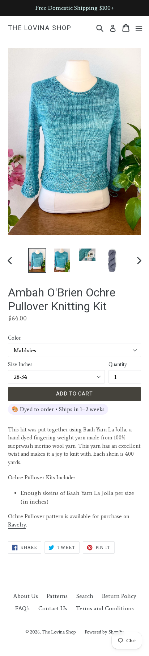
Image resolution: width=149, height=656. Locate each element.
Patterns (57, 596)
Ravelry (17, 524)
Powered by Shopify (104, 632)
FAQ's (22, 608)
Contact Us (52, 608)
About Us (25, 596)
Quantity (117, 364)
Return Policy (119, 596)
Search (84, 596)
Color (14, 338)
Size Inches (20, 364)
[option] (37, 260)
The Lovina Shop (40, 28)
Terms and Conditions (105, 608)
